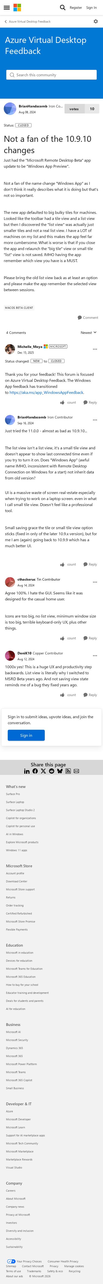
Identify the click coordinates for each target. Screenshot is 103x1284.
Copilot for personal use (20, 826)
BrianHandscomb (33, 106)
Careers (11, 1190)
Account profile (15, 873)
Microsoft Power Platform (21, 1064)
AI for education (15, 1009)
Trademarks (34, 1271)
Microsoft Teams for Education (24, 968)
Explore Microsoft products (22, 842)
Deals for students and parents (25, 1001)
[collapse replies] (51, 342)
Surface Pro (13, 794)
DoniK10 (25, 653)
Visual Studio (14, 1167)
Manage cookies (74, 1266)
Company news (15, 1206)
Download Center (16, 881)
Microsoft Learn (15, 1127)
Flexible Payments (17, 929)
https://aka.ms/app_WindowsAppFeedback (46, 392)
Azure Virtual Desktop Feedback (29, 21)
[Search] (63, 8)
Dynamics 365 (14, 1048)
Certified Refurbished (19, 913)
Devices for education (19, 960)
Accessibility (13, 1239)
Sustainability (14, 1247)
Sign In (91, 7)
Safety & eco (55, 1271)
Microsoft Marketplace (20, 1151)
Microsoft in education (19, 952)
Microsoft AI (13, 1032)
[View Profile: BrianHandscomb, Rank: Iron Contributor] (10, 108)
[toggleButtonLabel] (95, 21)
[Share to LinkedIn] (27, 770)
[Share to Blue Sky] (59, 770)
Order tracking (15, 905)
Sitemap (11, 1266)
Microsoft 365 (14, 1056)
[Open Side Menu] (6, 7)
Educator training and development (27, 993)
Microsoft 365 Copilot (19, 1080)
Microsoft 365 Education (21, 977)
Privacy (54, 1266)
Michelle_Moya (30, 346)
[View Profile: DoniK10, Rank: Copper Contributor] (10, 656)
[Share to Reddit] (51, 770)
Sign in (26, 735)
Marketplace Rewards (19, 1159)
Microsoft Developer (18, 1119)
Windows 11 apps (16, 850)
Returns (11, 897)
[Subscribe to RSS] (68, 770)
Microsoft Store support (20, 889)
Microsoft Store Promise (20, 921)
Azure (9, 1111)
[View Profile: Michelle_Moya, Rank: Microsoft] (10, 349)
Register (76, 7)
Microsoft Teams (16, 1072)
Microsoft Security (17, 1040)
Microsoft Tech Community (22, 1143)
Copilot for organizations (21, 818)
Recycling (74, 1271)
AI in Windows (14, 834)
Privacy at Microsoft (18, 1214)
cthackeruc (27, 579)
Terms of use (13, 1271)
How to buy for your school (22, 985)
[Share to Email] (76, 770)
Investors (11, 1223)
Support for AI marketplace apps (25, 1135)
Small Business (15, 1088)
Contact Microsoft (33, 1266)
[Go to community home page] (17, 7)
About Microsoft (16, 1198)
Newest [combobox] (89, 332)
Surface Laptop (15, 802)
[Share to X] (43, 770)
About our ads (14, 1276)
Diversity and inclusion (20, 1231)
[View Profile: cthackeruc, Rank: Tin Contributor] (10, 582)
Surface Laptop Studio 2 (20, 810)
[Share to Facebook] (35, 770)
